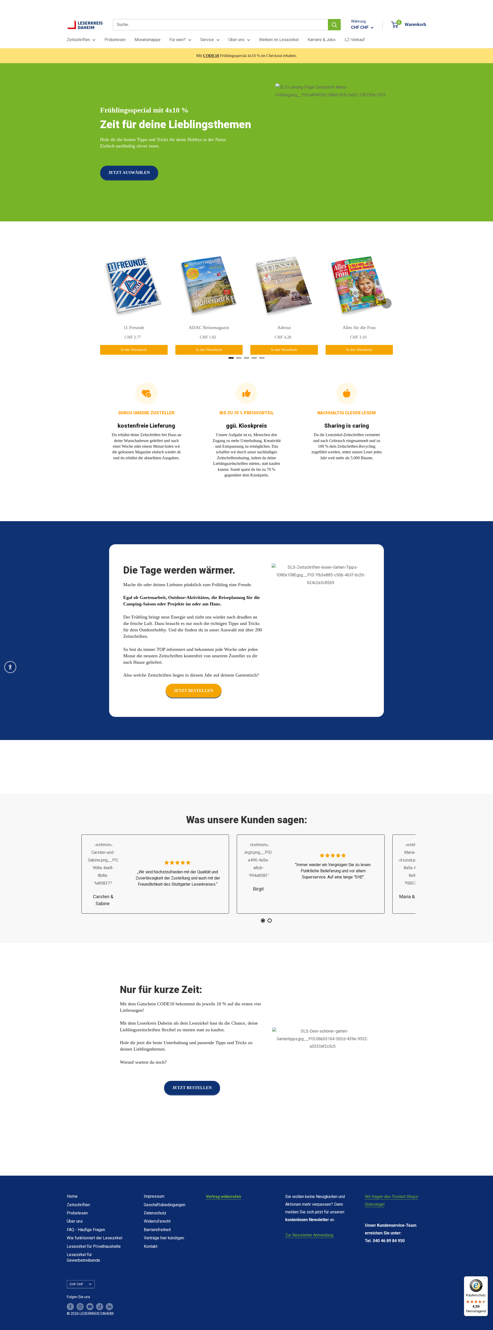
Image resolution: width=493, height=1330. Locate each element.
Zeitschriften (78, 39)
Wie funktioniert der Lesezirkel (94, 1237)
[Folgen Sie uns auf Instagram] (80, 1306)
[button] (10, 667)
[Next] (386, 303)
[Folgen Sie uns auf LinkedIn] (109, 1306)
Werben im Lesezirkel (279, 39)
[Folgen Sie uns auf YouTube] (89, 1306)
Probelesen (115, 39)
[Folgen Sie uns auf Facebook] (70, 1306)
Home (72, 1196)
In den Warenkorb (134, 350)
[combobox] (220, 24)
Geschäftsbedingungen (164, 1204)
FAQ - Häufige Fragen (86, 1229)
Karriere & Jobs (322, 39)
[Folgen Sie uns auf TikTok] (99, 1306)
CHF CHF (76, 1284)
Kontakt (150, 1246)
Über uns (236, 39)
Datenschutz (155, 1213)
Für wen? (177, 39)
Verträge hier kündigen (164, 1237)
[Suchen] (334, 24)
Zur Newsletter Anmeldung (309, 1235)
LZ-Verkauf (355, 39)
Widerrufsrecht (157, 1221)
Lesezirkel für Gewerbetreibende (83, 1257)
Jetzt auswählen (129, 172)
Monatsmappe (147, 39)
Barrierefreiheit (157, 1229)
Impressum (154, 1196)
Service (207, 39)
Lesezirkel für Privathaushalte (94, 1246)
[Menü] (485, 1279)
